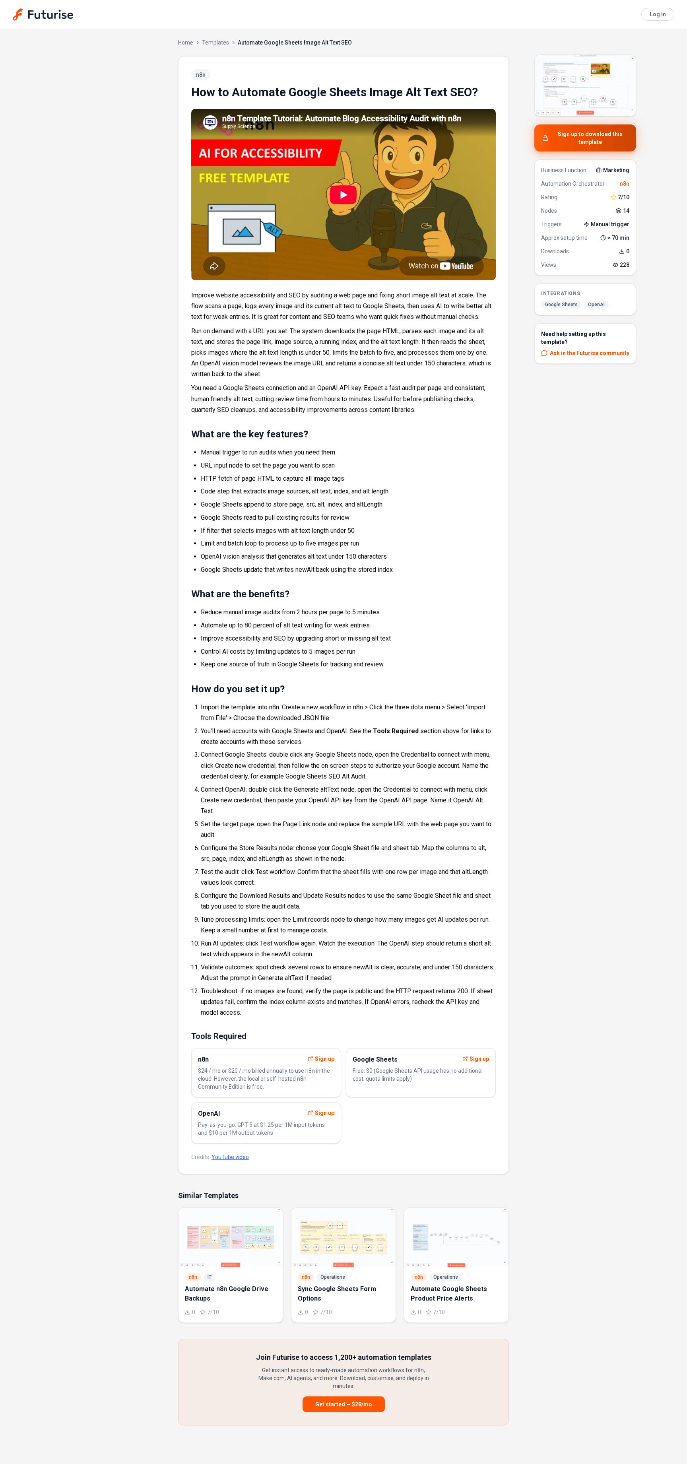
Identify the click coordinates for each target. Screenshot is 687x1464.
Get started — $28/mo (343, 1404)
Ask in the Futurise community (589, 353)
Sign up (324, 1059)
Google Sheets (561, 304)
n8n (624, 184)
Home (185, 42)
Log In (658, 14)
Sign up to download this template (590, 138)
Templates (215, 42)
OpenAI (596, 304)
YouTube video (230, 1157)
